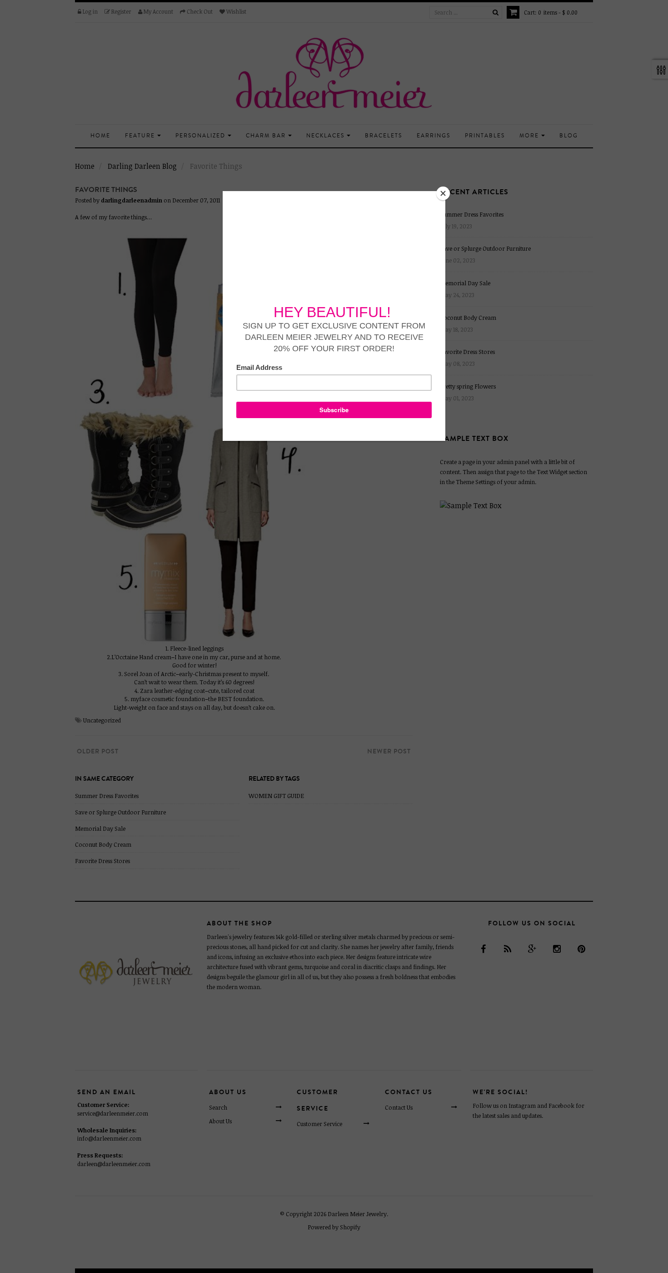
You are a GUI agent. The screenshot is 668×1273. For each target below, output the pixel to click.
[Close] (443, 193)
